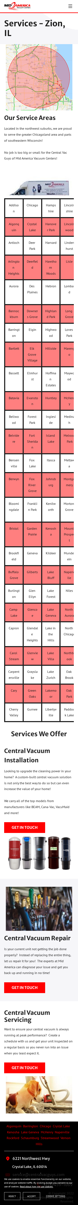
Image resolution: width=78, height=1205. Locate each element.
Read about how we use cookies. (36, 1186)
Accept (31, 1196)
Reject (12, 1196)
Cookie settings (55, 1196)
